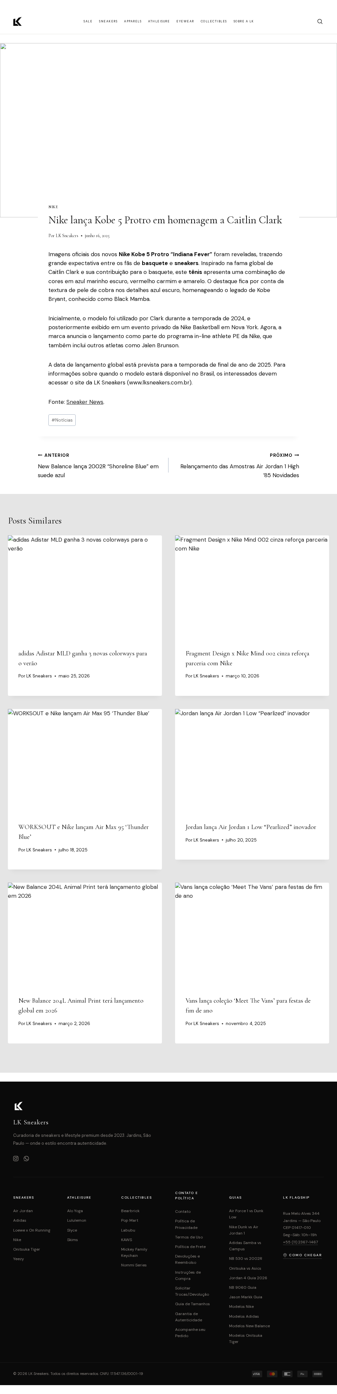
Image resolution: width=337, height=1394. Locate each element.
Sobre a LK (244, 21)
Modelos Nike (241, 1306)
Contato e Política (186, 1195)
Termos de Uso (189, 1237)
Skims (72, 1239)
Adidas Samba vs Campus (245, 1246)
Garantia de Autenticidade (188, 1317)
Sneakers (108, 21)
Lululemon (76, 1220)
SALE (88, 21)
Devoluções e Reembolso (187, 1259)
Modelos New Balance (249, 1326)
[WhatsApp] (26, 1159)
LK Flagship (296, 1197)
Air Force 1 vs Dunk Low (246, 1214)
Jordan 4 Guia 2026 (248, 1278)
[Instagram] (15, 1159)
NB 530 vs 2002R (245, 1258)
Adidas (19, 1220)
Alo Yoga (75, 1210)
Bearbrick (130, 1210)
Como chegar (305, 1255)
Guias (235, 1197)
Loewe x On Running (31, 1230)
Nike (53, 207)
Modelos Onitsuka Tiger (245, 1338)
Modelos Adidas (244, 1316)
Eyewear (185, 21)
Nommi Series (134, 1265)
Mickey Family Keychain (134, 1252)
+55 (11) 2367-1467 (300, 1242)
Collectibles (214, 21)
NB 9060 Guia (242, 1287)
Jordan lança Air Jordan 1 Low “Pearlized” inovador (251, 827)
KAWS (126, 1239)
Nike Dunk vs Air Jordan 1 (243, 1230)
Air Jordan (23, 1210)
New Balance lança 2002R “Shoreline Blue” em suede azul (98, 465)
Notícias (62, 420)
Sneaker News (84, 401)
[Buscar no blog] (320, 21)
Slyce (72, 1230)
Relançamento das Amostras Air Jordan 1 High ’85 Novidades (239, 465)
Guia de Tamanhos (192, 1304)
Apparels (133, 21)
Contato (183, 1211)
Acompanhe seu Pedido (190, 1332)
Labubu (128, 1230)
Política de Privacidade (186, 1224)
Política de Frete (190, 1246)
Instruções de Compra (188, 1275)
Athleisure (159, 21)
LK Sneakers (67, 235)
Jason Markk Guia (245, 1297)
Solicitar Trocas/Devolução (192, 1291)
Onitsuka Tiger (26, 1249)
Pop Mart (129, 1220)
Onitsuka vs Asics (245, 1268)
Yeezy (18, 1258)
